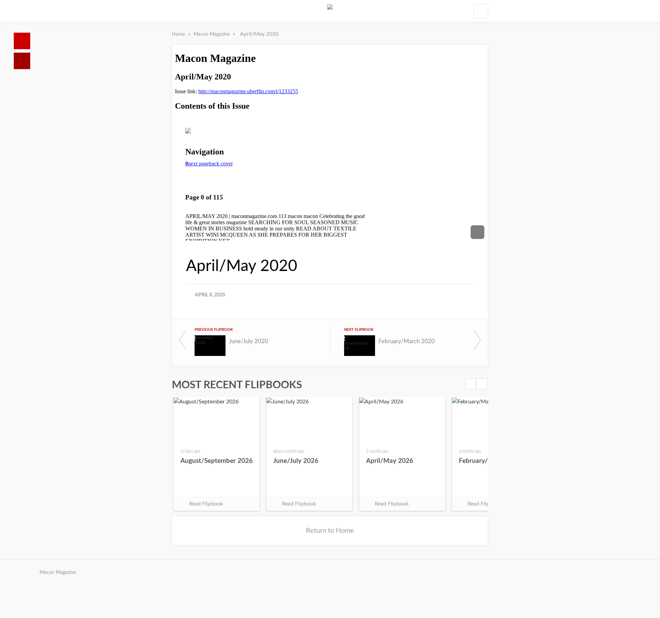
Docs (22, 61)
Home (22, 41)
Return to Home (330, 530)
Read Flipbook (206, 504)
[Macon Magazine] (330, 11)
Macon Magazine (212, 34)
